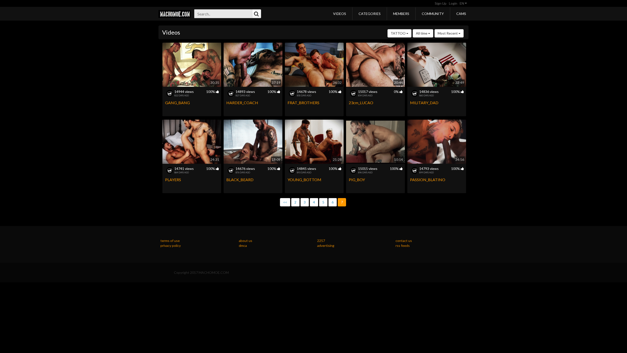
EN (462, 3)
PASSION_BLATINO (427, 179)
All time (422, 33)
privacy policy (170, 245)
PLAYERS (173, 179)
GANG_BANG (177, 102)
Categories (370, 14)
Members (401, 14)
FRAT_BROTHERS (303, 102)
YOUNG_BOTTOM (304, 179)
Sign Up (440, 3)
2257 (321, 241)
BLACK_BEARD (239, 179)
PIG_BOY (357, 179)
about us (245, 241)
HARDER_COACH (242, 102)
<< (285, 202)
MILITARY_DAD (424, 102)
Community (433, 14)
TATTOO (398, 33)
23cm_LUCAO (361, 102)
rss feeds (403, 245)
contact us (404, 241)
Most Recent (448, 33)
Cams (461, 14)
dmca (243, 245)
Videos (339, 14)
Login (453, 3)
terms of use (170, 241)
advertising (325, 245)
